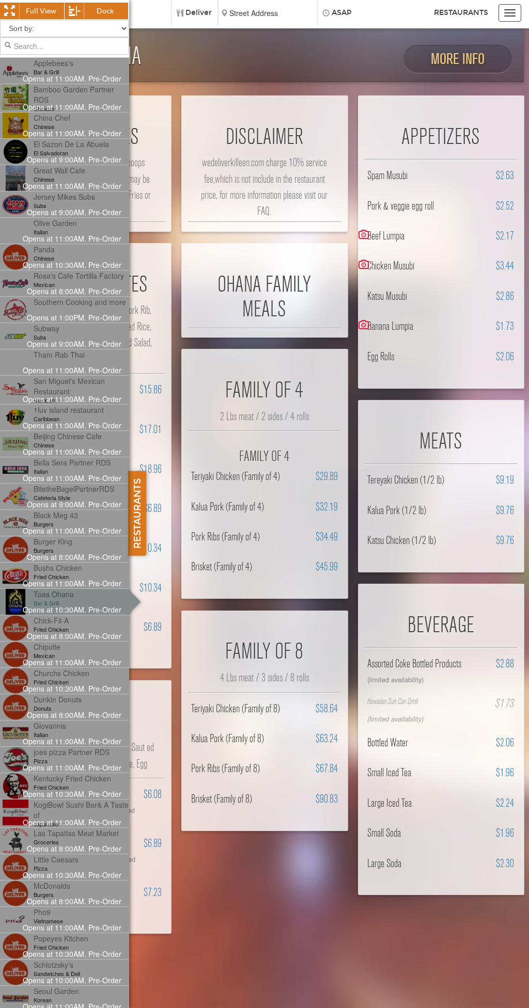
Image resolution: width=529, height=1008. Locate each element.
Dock (105, 11)
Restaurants (461, 12)
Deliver (198, 12)
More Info (458, 59)
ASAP (342, 12)
